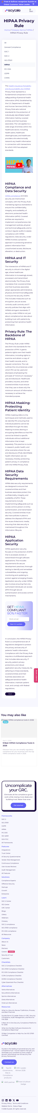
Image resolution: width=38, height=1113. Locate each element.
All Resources (6, 934)
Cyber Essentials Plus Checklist (13, 982)
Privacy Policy (7, 1103)
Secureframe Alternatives (11, 993)
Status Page (17, 1106)
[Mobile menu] (31, 11)
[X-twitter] (14, 1100)
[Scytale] (12, 10)
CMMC (7, 78)
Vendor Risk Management (11, 860)
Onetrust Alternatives (9, 1003)
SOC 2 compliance (8, 924)
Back (10, 694)
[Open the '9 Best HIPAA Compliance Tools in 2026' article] (33, 737)
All (5, 43)
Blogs (4, 911)
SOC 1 (6, 52)
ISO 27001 (8, 60)
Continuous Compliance (10, 863)
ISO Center (5, 904)
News (3, 945)
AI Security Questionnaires (11, 857)
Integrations (6, 850)
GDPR (6, 73)
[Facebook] (10, 1100)
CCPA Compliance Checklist (11, 976)
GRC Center (6, 908)
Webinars (5, 918)
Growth (4, 890)
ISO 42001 (5, 836)
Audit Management (8, 870)
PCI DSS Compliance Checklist (12, 972)
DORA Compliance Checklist (12, 979)
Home (7, 30)
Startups (5, 887)
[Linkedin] (6, 1100)
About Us (5, 942)
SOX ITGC (5, 839)
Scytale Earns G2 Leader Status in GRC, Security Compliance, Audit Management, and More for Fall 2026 (18, 1017)
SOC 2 (6, 56)
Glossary (5, 921)
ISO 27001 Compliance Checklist (13, 969)
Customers (5, 958)
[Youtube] (17, 1100)
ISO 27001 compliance (9, 928)
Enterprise (5, 894)
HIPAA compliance (12, 196)
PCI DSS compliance (9, 931)
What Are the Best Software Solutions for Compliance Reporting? (16, 1029)
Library (4, 914)
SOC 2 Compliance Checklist (12, 966)
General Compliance (12, 47)
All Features (6, 873)
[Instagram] (3, 1100)
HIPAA (30, 30)
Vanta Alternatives (8, 990)
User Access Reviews (9, 866)
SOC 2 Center (6, 901)
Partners (5, 948)
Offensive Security (8, 884)
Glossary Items (18, 30)
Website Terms (7, 1106)
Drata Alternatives (8, 999)
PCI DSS (7, 69)
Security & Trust (7, 955)
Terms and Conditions (20, 1103)
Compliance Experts (9, 880)
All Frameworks (7, 843)
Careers (8, 952)
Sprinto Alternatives (9, 996)
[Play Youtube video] (19, 165)
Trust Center (6, 853)
